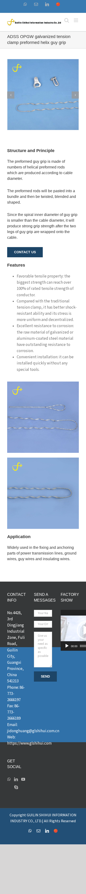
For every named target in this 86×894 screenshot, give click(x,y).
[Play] (66, 646)
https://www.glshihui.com (29, 743)
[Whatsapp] (9, 779)
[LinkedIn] (16, 779)
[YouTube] (23, 779)
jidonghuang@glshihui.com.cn (33, 731)
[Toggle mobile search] (66, 20)
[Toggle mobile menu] (76, 20)
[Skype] (16, 787)
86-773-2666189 (14, 712)
